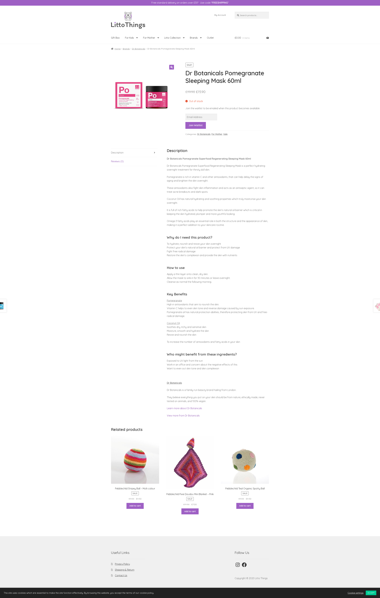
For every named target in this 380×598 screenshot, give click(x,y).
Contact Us (121, 575)
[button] (171, 67)
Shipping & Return (124, 569)
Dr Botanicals (138, 48)
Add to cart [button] (135, 505)
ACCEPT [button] (371, 593)
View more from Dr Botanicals (183, 415)
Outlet (210, 37)
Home (118, 48)
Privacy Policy (122, 563)
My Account (220, 15)
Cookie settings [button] (356, 593)
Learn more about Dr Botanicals (184, 408)
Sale (225, 134)
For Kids (129, 37)
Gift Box (115, 37)
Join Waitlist (195, 125)
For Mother (149, 37)
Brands (194, 37)
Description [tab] (117, 152)
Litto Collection (172, 37)
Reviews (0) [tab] (117, 161)
